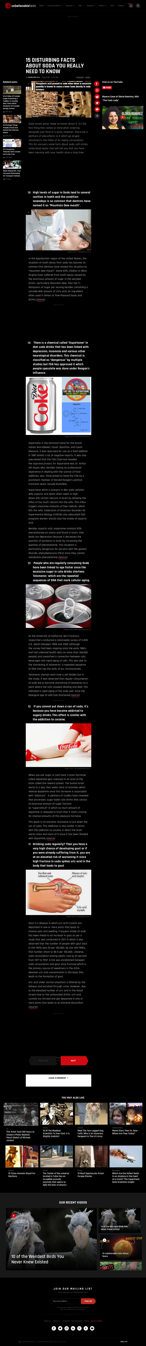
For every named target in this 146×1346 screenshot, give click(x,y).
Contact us (57, 1321)
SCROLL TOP (123, 1342)
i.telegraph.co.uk (83, 252)
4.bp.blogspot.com (82, 917)
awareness (80, 77)
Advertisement (77, 1321)
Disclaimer (66, 1321)
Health (88, 77)
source (40, 299)
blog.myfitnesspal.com (81, 629)
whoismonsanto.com (82, 437)
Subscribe (88, 1301)
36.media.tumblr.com (81, 769)
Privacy (86, 1321)
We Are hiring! (96, 1321)
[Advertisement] (73, 34)
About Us (47, 1321)
